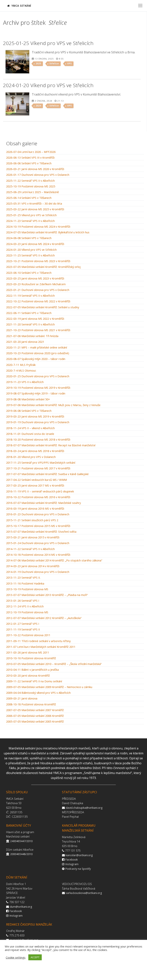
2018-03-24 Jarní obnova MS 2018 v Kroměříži (35, 451)
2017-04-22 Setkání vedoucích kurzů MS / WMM (36, 480)
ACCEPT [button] (35, 957)
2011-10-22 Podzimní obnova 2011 (28, 635)
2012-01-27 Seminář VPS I (22, 624)
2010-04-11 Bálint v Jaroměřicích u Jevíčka (32, 669)
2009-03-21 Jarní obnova (21, 698)
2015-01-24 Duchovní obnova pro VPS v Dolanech (37, 543)
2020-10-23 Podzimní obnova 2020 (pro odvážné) (37, 353)
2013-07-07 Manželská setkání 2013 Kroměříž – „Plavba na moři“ (47, 595)
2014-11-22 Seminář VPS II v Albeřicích (30, 549)
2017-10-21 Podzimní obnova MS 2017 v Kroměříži (38, 468)
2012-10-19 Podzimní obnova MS (27, 612)
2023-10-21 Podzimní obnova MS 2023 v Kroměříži (38, 261)
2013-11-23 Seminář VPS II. (23, 577)
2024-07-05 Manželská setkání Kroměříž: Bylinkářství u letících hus (47, 232)
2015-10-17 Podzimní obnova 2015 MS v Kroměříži (38, 526)
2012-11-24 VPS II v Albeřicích (25, 606)
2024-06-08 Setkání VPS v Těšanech (28, 238)
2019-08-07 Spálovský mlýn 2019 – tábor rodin (35, 393)
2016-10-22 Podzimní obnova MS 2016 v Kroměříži (38, 497)
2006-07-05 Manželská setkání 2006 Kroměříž (35, 716)
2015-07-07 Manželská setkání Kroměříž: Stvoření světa (41, 531)
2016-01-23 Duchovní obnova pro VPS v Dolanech (37, 514)
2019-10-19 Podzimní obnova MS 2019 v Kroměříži (38, 387)
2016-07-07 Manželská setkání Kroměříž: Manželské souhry (43, 503)
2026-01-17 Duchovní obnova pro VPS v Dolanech (37, 175)
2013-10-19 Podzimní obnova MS (27, 589)
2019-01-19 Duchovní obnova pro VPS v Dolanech (37, 422)
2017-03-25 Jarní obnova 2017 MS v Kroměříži (35, 485)
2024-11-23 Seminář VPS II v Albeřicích (30, 221)
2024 (38, 105)
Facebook (71, 859)
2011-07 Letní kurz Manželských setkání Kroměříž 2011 (40, 647)
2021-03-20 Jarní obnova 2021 (25, 342)
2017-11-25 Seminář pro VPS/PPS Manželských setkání (40, 462)
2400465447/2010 (21, 841)
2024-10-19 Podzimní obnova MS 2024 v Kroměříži (38, 226)
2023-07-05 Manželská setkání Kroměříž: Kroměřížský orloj (43, 267)
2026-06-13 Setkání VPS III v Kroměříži (30, 157)
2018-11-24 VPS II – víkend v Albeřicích (30, 428)
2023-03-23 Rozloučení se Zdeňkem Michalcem (36, 284)
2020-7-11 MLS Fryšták (21, 365)
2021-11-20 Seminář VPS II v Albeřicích (30, 324)
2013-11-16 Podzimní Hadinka (25, 583)
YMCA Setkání (21, 5)
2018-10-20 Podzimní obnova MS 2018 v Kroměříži (38, 439)
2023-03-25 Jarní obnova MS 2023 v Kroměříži (35, 278)
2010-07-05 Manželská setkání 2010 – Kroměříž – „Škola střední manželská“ (54, 664)
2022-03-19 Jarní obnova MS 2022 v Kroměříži (35, 318)
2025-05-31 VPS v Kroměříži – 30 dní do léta (34, 203)
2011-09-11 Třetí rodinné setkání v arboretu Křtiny (38, 641)
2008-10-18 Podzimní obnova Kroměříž (31, 704)
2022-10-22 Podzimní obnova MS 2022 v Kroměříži (38, 301)
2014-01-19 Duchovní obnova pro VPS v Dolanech (37, 572)
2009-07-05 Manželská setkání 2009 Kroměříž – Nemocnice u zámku (49, 687)
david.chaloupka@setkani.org (84, 807)
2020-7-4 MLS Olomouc (21, 370)
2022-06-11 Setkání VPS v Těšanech (28, 313)
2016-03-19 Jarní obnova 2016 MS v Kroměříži (35, 508)
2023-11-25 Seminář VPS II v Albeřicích (30, 255)
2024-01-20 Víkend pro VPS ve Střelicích (31, 249)
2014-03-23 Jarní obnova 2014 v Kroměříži (32, 566)
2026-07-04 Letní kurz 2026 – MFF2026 (31, 152)
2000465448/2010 (21, 854)
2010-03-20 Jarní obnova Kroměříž (28, 675)
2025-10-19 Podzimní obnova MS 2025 (30, 186)
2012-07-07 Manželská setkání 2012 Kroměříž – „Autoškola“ (44, 618)
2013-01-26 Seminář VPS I (22, 600)
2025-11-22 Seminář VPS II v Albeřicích (30, 180)
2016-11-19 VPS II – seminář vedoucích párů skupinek (40, 491)
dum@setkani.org (21, 906)
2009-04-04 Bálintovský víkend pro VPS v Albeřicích (38, 693)
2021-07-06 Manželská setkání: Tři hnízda (32, 336)
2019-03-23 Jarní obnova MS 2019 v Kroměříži (35, 416)
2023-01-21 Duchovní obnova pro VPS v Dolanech (37, 290)
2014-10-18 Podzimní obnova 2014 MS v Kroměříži (38, 554)
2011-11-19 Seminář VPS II (23, 629)
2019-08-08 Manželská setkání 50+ (28, 399)
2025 (38, 63)
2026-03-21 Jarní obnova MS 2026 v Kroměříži (35, 169)
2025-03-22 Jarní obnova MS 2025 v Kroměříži (35, 209)
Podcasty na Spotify (78, 868)
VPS (69, 63)
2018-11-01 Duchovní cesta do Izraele (30, 434)
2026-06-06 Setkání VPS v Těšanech (28, 163)
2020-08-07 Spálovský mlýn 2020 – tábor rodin (35, 359)
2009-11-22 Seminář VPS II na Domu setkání (34, 681)
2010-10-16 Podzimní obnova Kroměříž (31, 658)
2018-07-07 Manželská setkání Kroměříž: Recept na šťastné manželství (50, 445)
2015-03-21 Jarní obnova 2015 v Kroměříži (32, 537)
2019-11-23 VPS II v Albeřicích (25, 382)
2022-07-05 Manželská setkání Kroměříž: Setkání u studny (42, 307)
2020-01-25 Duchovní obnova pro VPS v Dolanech (37, 376)
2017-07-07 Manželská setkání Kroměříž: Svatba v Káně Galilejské (47, 474)
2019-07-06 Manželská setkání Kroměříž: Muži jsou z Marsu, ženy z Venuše (53, 405)
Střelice (54, 63)
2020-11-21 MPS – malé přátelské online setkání (36, 347)
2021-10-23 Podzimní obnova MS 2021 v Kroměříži (38, 330)
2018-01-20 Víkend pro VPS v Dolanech (31, 457)
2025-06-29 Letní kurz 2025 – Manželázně (32, 192)
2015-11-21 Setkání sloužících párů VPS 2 (32, 520)
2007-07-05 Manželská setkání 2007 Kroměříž (35, 710)
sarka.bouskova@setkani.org (84, 893)
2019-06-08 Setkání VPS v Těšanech (28, 411)
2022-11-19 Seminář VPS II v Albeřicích (30, 295)
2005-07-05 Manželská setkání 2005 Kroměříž (35, 721)
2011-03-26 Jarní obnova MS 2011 (27, 652)
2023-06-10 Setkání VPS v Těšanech (28, 273)
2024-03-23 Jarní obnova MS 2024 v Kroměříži (35, 244)
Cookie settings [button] (15, 957)
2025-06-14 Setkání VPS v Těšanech (28, 198)
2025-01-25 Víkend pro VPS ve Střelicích (31, 215)
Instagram (71, 864)
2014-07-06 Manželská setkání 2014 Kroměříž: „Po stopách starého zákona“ (54, 560)
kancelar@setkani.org (79, 855)
